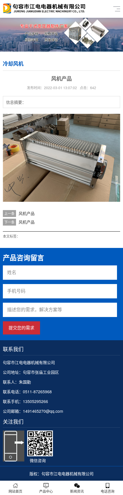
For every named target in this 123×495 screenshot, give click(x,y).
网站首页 (15, 491)
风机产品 (27, 213)
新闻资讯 (77, 491)
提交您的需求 (21, 327)
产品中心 (46, 491)
